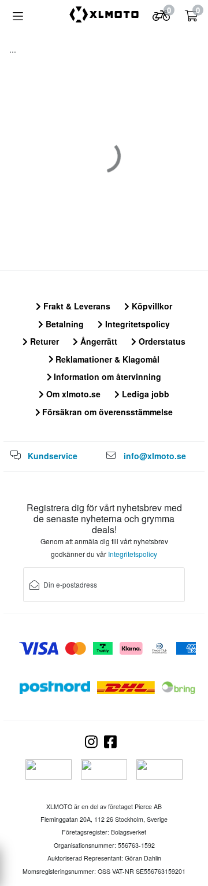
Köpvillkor (150, 306)
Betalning (63, 324)
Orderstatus (160, 341)
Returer (43, 341)
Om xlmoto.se (72, 394)
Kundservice (52, 456)
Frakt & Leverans (75, 306)
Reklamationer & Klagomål (106, 359)
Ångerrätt (97, 341)
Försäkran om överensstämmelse (106, 412)
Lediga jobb (144, 394)
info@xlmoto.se (155, 456)
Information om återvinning (106, 376)
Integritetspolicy (136, 324)
